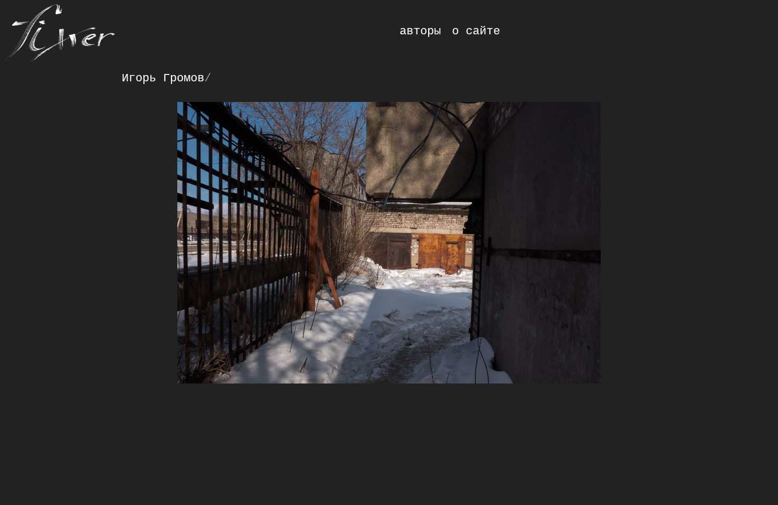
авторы (420, 31)
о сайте (476, 31)
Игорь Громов (163, 78)
